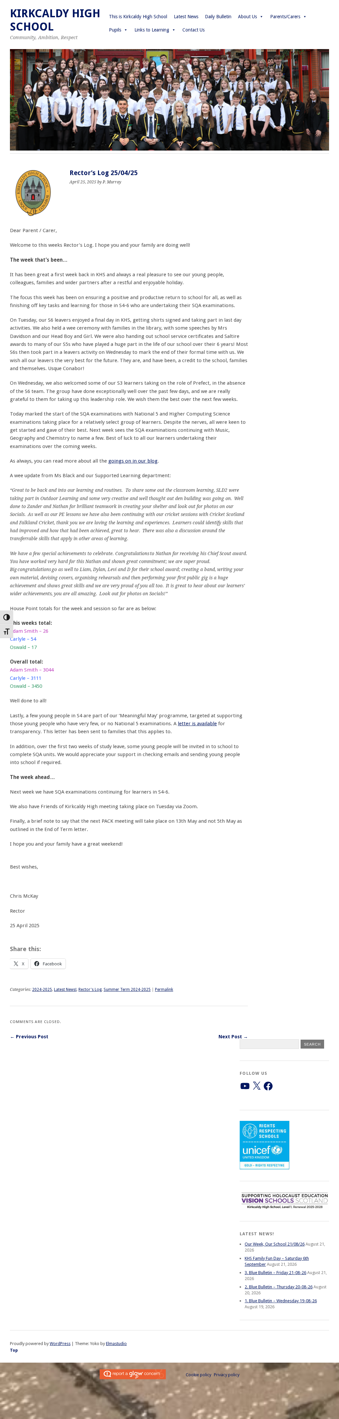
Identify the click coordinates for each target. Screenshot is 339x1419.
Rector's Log (90, 989)
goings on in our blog (133, 461)
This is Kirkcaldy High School (138, 16)
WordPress (60, 1343)
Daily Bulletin (218, 16)
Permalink (164, 989)
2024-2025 (42, 989)
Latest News (186, 16)
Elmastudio (116, 1343)
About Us (247, 16)
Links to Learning (151, 29)
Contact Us (193, 29)
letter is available (197, 724)
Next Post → (233, 1036)
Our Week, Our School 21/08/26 (275, 1244)
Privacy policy (226, 1374)
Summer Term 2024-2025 (127, 989)
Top (14, 1350)
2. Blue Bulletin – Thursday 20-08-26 (279, 1286)
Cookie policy (198, 1374)
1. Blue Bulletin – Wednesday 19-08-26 (281, 1300)
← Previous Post (29, 1036)
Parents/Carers (285, 16)
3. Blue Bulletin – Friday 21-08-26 (275, 1272)
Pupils (115, 29)
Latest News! (65, 989)
